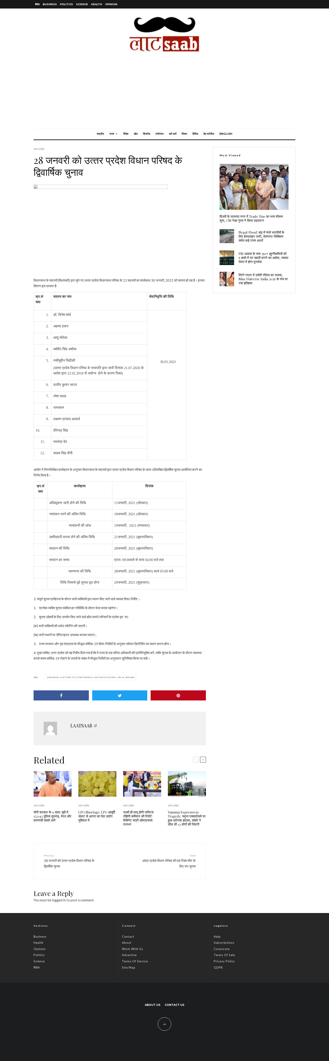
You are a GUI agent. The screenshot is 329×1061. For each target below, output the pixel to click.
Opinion (111, 4)
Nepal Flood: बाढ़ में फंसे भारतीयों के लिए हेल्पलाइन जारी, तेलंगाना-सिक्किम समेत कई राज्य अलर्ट (261, 236)
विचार (184, 133)
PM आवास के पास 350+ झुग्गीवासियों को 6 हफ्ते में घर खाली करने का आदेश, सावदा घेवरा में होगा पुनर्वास (263, 258)
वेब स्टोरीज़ (208, 133)
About (126, 942)
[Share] (61, 695)
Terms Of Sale (224, 955)
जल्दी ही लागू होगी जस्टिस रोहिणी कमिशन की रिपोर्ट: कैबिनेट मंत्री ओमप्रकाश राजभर (138, 818)
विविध (195, 133)
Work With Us (132, 949)
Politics (66, 4)
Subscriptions (224, 942)
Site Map (128, 967)
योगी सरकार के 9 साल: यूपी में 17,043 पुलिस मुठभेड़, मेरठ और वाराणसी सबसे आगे (52, 816)
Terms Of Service (135, 961)
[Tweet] (119, 695)
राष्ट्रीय (100, 133)
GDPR (218, 967)
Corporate (222, 949)
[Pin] (178, 695)
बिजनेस (146, 133)
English (225, 133)
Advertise (129, 955)
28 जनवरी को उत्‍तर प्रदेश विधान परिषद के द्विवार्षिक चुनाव (69, 861)
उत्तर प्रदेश (39, 149)
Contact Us (174, 1005)
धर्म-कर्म (172, 133)
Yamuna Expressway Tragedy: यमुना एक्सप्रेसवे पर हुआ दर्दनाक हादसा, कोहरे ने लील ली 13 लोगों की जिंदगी (187, 818)
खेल (136, 133)
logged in (59, 900)
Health (96, 4)
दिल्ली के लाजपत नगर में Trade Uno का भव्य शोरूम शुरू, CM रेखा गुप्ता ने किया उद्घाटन (251, 218)
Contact (128, 936)
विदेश (37, 4)
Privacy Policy (224, 961)
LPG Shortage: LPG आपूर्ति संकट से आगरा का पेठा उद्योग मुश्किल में (96, 816)
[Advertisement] (164, 94)
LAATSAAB (81, 725)
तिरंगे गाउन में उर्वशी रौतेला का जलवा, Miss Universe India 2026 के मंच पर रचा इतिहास (263, 279)
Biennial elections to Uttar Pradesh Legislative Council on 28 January (92, 677)
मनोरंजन (160, 133)
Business (50, 4)
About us (152, 1005)
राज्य (111, 133)
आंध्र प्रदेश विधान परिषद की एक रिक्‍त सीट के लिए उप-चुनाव (169, 861)
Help (217, 936)
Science (82, 4)
